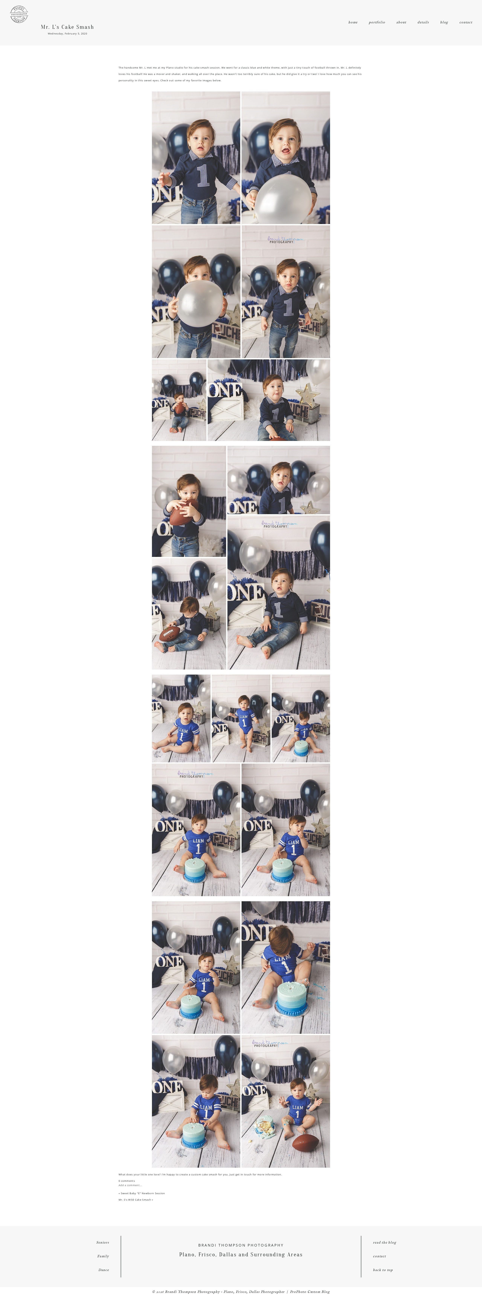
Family (103, 1256)
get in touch (244, 1174)
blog (444, 22)
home (353, 22)
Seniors (102, 1243)
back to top (383, 1270)
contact (465, 22)
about (401, 22)
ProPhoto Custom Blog (310, 1292)
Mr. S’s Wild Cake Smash (135, 1199)
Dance (103, 1270)
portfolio (377, 22)
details (423, 22)
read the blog (384, 1243)
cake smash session (207, 67)
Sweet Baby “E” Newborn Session (143, 1193)
